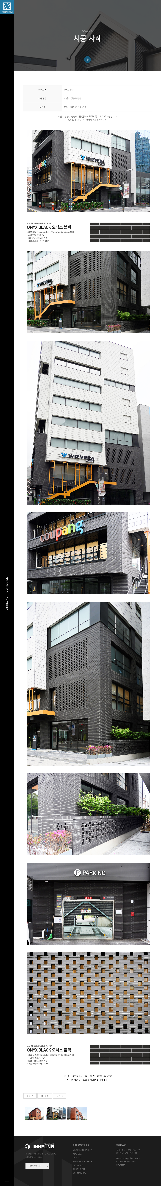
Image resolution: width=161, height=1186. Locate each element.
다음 (58, 1096)
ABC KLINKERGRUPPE (82, 1150)
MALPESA (77, 1154)
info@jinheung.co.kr (131, 1158)
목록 (47, 1096)
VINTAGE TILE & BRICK (82, 1161)
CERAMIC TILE (79, 1169)
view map (120, 1165)
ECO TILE (77, 1158)
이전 (31, 1096)
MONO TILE (78, 1165)
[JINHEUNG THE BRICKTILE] (7, 7)
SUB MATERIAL (79, 1173)
